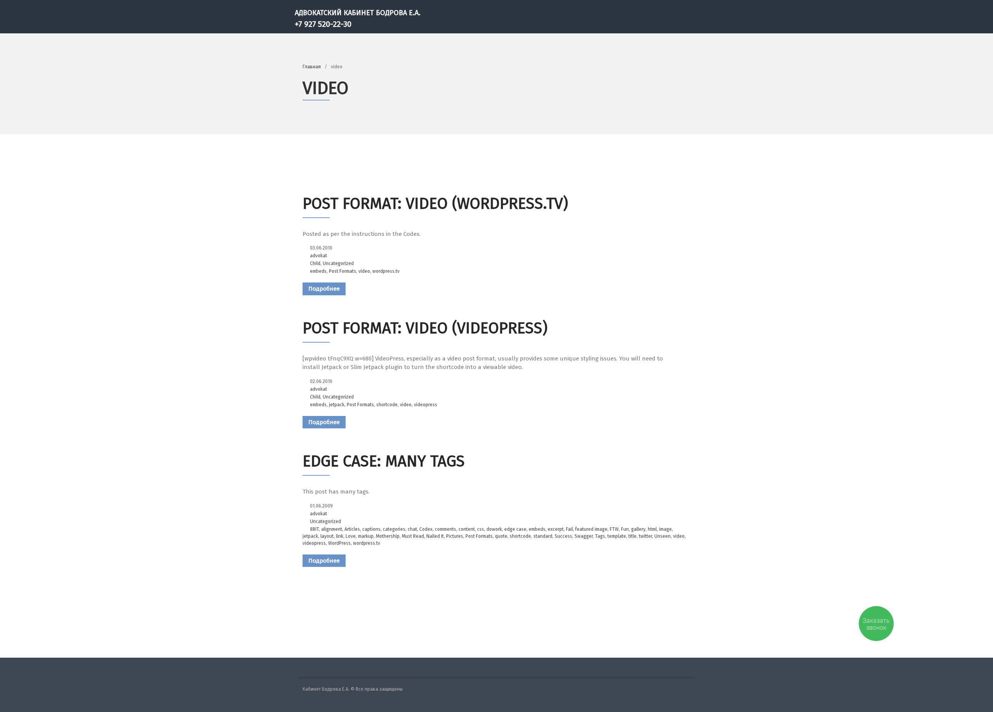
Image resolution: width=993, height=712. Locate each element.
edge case (515, 529)
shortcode (387, 404)
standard (542, 536)
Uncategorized (338, 263)
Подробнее (324, 288)
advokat (318, 255)
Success (563, 536)
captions (371, 529)
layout (327, 536)
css (480, 529)
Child (315, 263)
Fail (569, 529)
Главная (312, 66)
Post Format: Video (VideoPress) (425, 328)
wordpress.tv (386, 271)
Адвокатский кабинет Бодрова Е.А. (357, 13)
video (364, 271)
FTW (614, 529)
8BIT (314, 529)
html (652, 529)
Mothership (388, 536)
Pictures (454, 536)
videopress (425, 404)
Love (351, 536)
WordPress (339, 543)
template (616, 536)
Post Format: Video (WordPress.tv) (435, 203)
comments (445, 529)
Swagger (583, 536)
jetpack (336, 404)
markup (366, 536)
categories (394, 529)
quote (501, 536)
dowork (494, 529)
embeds (318, 271)
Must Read (413, 536)
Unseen (662, 536)
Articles (352, 529)
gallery (638, 529)
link (339, 536)
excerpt (556, 529)
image (665, 529)
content (466, 529)
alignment (331, 529)
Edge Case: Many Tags (384, 461)
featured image (591, 529)
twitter (645, 536)
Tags (600, 536)
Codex (425, 529)
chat (412, 529)
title (632, 536)
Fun (625, 529)
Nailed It (435, 536)
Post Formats (342, 271)
